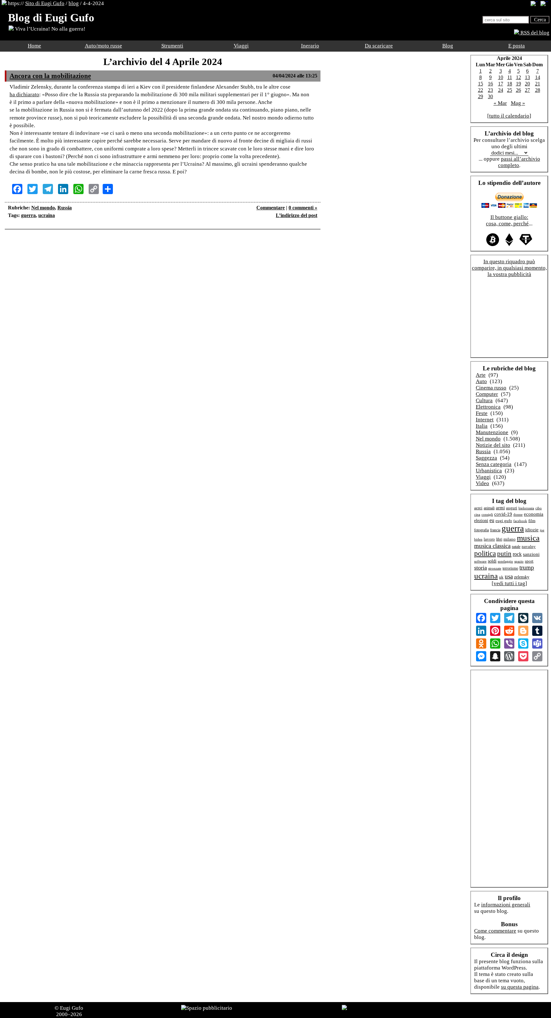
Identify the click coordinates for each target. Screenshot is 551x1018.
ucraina (46, 215)
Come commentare (495, 931)
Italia (482, 426)
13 (527, 77)
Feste (482, 413)
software (480, 561)
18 (509, 83)
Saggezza (486, 458)
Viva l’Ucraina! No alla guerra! (49, 29)
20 (527, 83)
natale (516, 547)
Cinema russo (491, 388)
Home (34, 46)
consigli (487, 514)
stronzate (494, 568)
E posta (516, 46)
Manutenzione (492, 432)
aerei (478, 507)
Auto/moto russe (103, 46)
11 (509, 77)
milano (509, 539)
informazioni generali (505, 905)
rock (517, 554)
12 (518, 77)
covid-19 (503, 514)
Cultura (484, 400)
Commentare (270, 207)
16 (490, 83)
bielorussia (526, 508)
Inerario (310, 46)
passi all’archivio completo (519, 162)
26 (518, 90)
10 (500, 77)
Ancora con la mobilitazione (50, 76)
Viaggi (241, 46)
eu (491, 520)
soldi (492, 561)
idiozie (532, 529)
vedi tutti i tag (509, 583)
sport (529, 561)
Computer (487, 394)
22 (480, 90)
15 (480, 83)
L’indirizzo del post (296, 215)
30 (490, 96)
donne (518, 514)
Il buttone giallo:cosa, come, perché (507, 220)
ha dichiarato (24, 94)
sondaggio (505, 561)
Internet (485, 420)
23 (490, 90)
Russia (64, 207)
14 (537, 77)
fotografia (481, 530)
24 (500, 90)
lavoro (489, 539)
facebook (520, 521)
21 (537, 83)
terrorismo (510, 568)
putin (504, 553)
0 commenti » (303, 207)
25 (509, 90)
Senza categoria (493, 464)
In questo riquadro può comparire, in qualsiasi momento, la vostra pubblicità (509, 267)
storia (480, 567)
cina (477, 514)
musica (528, 538)
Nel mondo (43, 207)
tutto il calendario (509, 116)
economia (533, 514)
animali (489, 508)
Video (482, 483)
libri (499, 539)
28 (537, 90)
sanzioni (531, 554)
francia (495, 530)
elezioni (481, 520)
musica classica (492, 545)
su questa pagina (520, 987)
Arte (481, 375)
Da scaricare (379, 46)
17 (500, 83)
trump (526, 567)
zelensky (521, 576)
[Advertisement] (163, 253)
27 (527, 90)
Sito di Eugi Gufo (44, 3)
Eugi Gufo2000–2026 (70, 1011)
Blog (447, 46)
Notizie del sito (493, 445)
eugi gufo (504, 521)
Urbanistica (489, 471)
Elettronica (488, 407)
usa (509, 576)
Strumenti (172, 46)
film (531, 520)
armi (500, 507)
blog (74, 3)
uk (501, 577)
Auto (481, 381)
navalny (529, 546)
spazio (519, 561)
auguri (511, 508)
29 (480, 96)
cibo (538, 508)
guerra (28, 215)
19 (518, 83)
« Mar (500, 103)
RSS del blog (534, 33)
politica (485, 553)
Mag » (518, 103)
